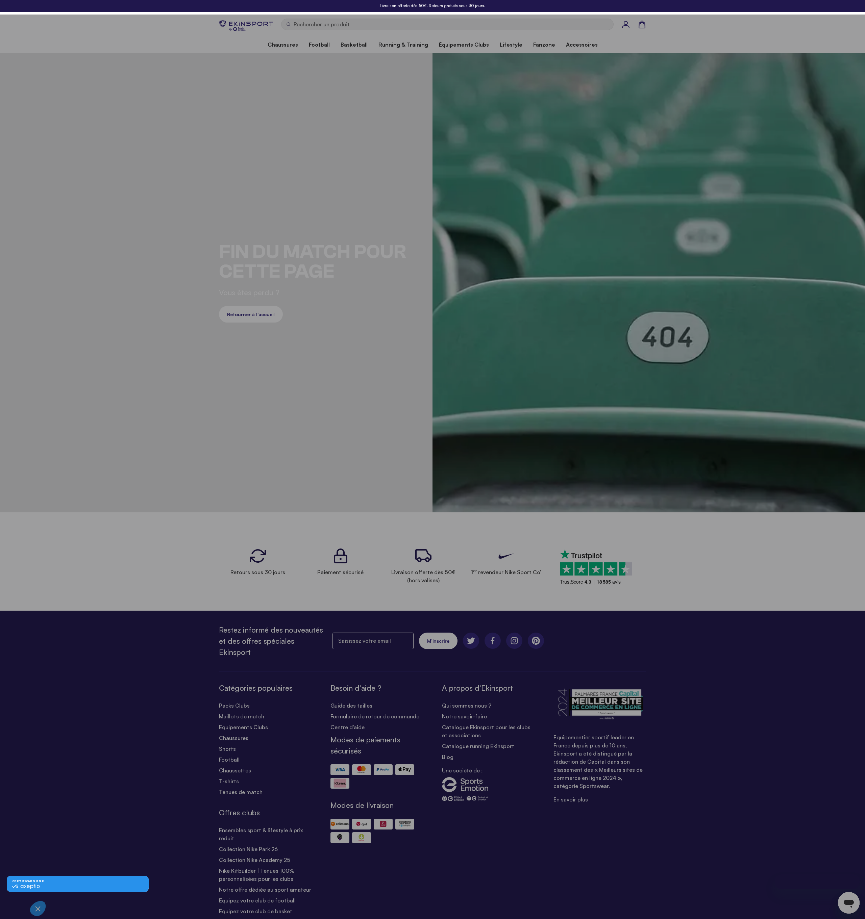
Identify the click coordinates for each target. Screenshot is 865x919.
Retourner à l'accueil (251, 314)
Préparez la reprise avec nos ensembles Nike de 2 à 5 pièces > (432, 5)
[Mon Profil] (626, 24)
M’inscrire (438, 641)
